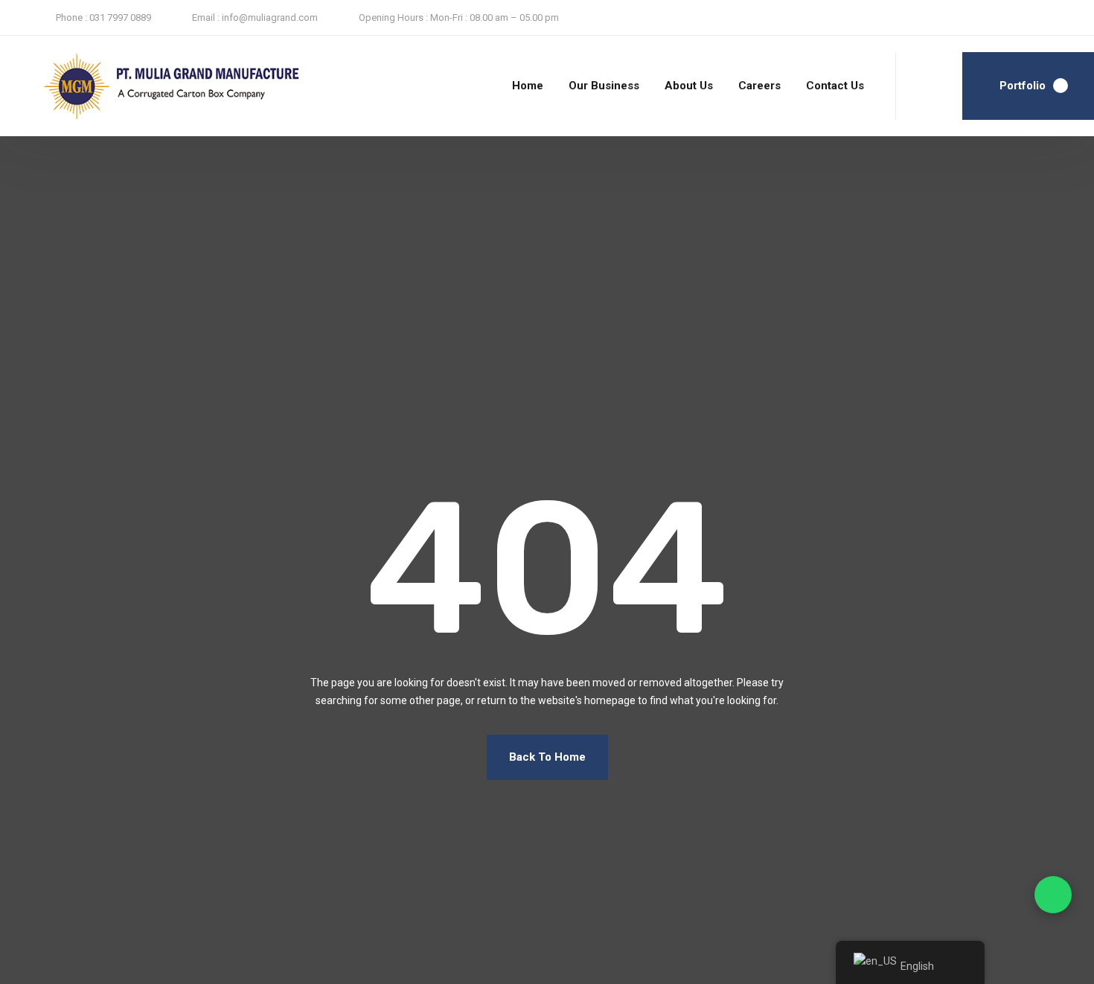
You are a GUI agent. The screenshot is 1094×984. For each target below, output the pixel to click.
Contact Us (835, 85)
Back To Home (547, 757)
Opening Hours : (393, 17)
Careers (759, 85)
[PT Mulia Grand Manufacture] (138, 86)
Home (527, 85)
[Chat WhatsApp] (1053, 894)
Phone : (71, 17)
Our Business (604, 85)
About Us (689, 85)
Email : (206, 17)
